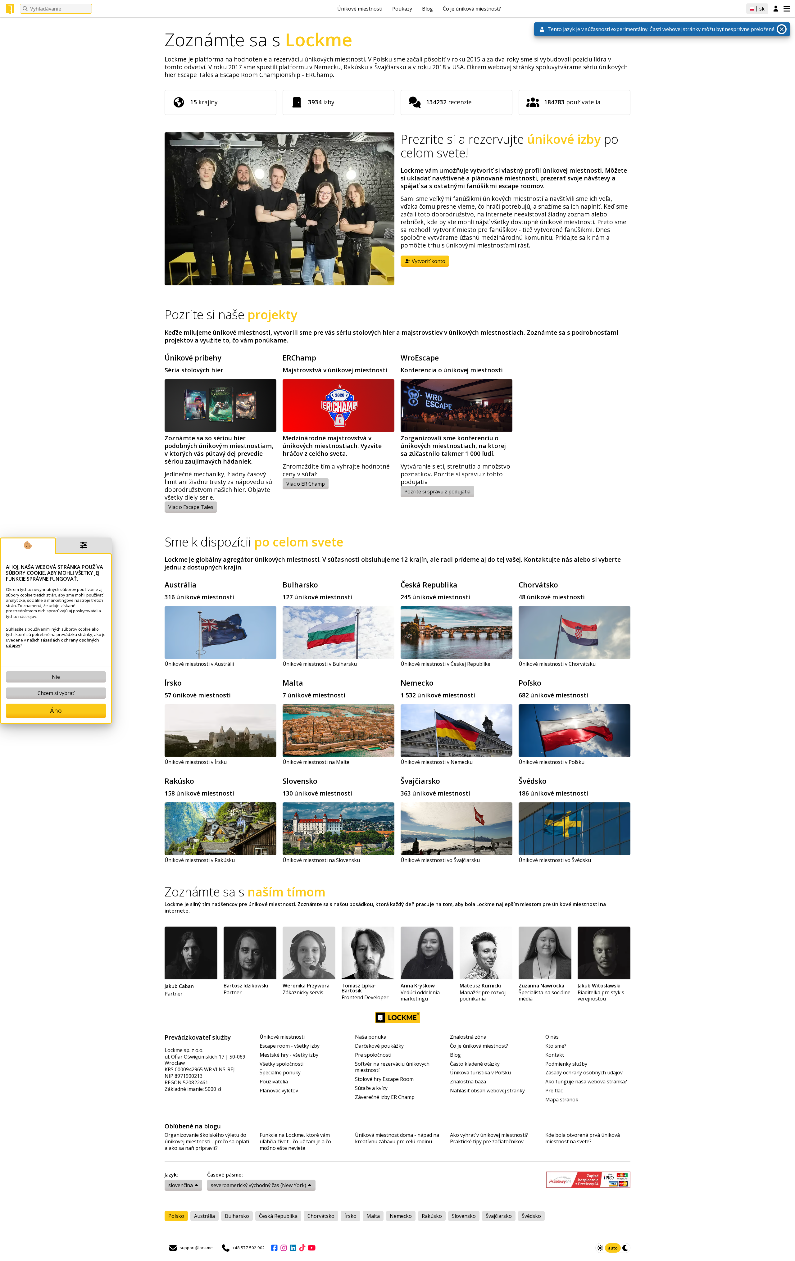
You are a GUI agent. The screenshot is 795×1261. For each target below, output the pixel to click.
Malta (293, 683)
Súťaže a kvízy (371, 1088)
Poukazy (402, 8)
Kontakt (554, 1055)
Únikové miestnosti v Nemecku (437, 762)
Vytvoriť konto (428, 261)
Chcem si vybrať (56, 693)
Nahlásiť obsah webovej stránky (487, 1090)
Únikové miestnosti (359, 8)
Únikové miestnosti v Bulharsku (320, 663)
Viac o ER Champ (305, 483)
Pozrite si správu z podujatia (437, 491)
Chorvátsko (538, 585)
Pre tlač (554, 1090)
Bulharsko (300, 585)
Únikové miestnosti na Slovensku (321, 860)
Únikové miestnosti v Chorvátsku (557, 663)
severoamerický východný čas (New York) (258, 1185)
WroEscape (420, 358)
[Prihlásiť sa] (776, 9)
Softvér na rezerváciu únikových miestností (392, 1067)
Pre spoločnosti (373, 1055)
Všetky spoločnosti (281, 1064)
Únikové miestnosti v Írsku (196, 762)
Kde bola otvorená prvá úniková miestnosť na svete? (582, 1138)
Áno (56, 710)
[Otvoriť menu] (787, 8)
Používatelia (274, 1081)
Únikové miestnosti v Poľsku (551, 762)
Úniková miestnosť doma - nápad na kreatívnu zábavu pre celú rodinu (397, 1138)
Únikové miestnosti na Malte (316, 762)
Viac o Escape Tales (190, 507)
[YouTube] (311, 1248)
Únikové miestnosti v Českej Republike (445, 663)
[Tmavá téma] (625, 1248)
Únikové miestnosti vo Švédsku (555, 860)
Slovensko (300, 781)
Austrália (181, 585)
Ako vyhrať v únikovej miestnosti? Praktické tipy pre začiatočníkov (489, 1138)
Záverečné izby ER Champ (385, 1097)
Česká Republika (429, 585)
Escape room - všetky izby (290, 1046)
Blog (427, 8)
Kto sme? (555, 1046)
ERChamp (299, 358)
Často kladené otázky (475, 1064)
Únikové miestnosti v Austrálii (199, 663)
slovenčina (180, 1185)
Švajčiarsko (420, 781)
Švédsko (533, 781)
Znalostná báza (468, 1081)
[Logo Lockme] (10, 9)
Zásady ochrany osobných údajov (584, 1072)
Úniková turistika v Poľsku (480, 1072)
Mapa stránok (561, 1099)
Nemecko (417, 683)
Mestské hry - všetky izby (289, 1055)
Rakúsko (179, 781)
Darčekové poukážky (379, 1046)
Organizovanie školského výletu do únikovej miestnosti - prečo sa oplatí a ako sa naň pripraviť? (207, 1141)
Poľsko (530, 683)
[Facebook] (274, 1248)
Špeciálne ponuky (280, 1072)
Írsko (173, 683)
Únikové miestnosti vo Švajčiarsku (440, 860)
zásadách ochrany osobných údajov (52, 642)
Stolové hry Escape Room (384, 1079)
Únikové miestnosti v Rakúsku (200, 860)
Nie (56, 677)
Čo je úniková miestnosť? (472, 8)
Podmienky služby (566, 1064)
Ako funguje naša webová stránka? (586, 1081)
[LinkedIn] (293, 1248)
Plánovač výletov (279, 1090)
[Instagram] (283, 1248)
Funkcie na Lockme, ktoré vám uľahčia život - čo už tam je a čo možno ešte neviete (295, 1141)
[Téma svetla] (600, 1248)
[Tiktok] (302, 1248)
